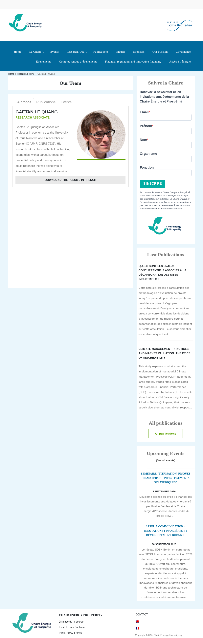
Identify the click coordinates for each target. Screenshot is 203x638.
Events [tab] (66, 102)
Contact (142, 614)
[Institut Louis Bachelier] (180, 22)
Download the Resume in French (70, 179)
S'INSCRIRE (152, 183)
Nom (143, 139)
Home (11, 74)
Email (144, 112)
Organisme (148, 153)
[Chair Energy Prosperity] (26, 22)
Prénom (146, 126)
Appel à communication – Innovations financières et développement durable (165, 531)
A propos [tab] (24, 102)
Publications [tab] (46, 102)
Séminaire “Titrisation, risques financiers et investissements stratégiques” (165, 478)
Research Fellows (25, 74)
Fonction (147, 167)
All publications (165, 433)
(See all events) (165, 460)
